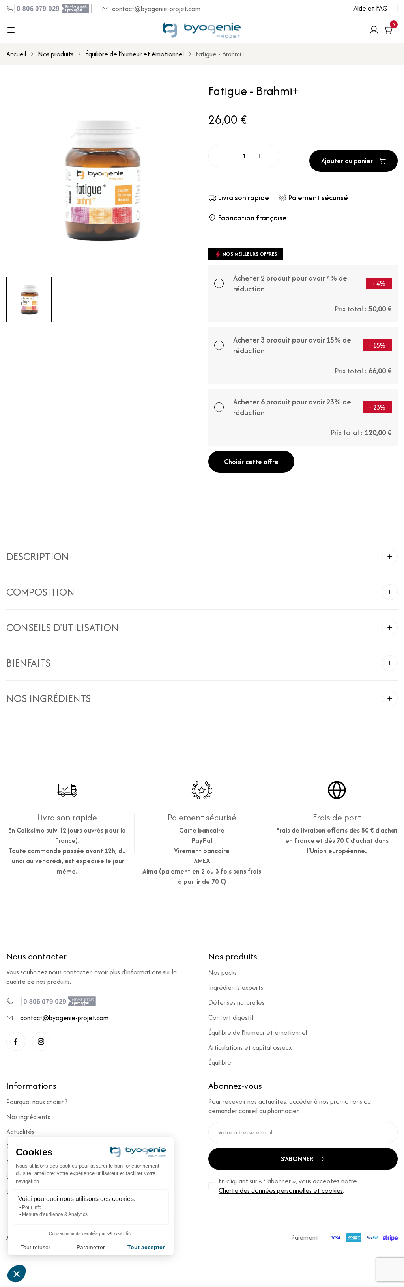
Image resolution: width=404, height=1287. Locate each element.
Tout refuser (35, 1247)
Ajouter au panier (347, 161)
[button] (202, 556)
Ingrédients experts (235, 987)
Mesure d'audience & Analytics (55, 1214)
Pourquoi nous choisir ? (36, 1101)
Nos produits (55, 54)
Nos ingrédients (28, 1116)
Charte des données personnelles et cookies (281, 1190)
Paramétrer (91, 1247)
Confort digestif (231, 1017)
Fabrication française (252, 217)
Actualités (20, 1131)
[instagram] (41, 1041)
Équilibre (219, 1062)
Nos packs (222, 972)
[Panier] (388, 30)
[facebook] (15, 1041)
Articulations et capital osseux (250, 1047)
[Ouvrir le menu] (11, 30)
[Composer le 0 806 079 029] (49, 8)
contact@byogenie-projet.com (156, 8)
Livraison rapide (243, 197)
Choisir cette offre (251, 461)
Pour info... (33, 1207)
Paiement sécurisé (318, 197)
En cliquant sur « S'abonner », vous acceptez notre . (288, 1185)
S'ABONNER (297, 1159)
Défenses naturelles (236, 1002)
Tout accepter (146, 1247)
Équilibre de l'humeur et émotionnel (134, 54)
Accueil (16, 54)
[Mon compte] (374, 30)
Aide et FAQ (371, 8)
